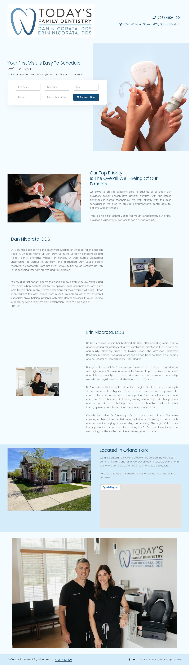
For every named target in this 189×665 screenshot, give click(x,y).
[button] (166, 18)
